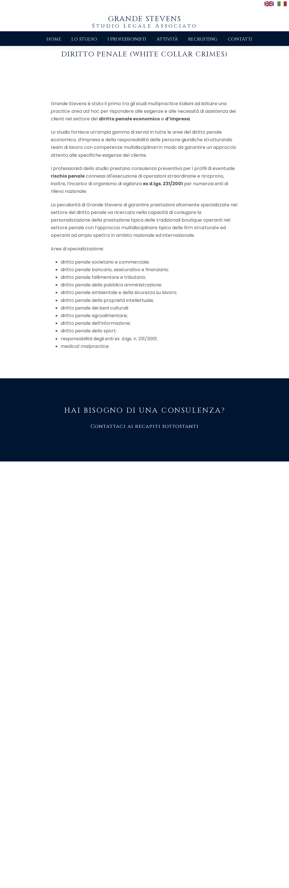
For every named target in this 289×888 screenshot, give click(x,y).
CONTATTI (240, 39)
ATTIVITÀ (167, 39)
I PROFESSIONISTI (127, 39)
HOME (54, 39)
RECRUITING (203, 39)
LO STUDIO (84, 39)
